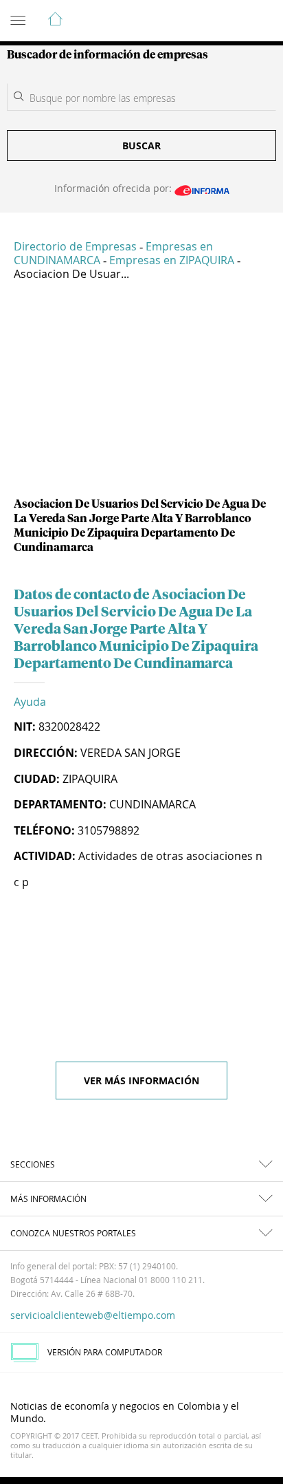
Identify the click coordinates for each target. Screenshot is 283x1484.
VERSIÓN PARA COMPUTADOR (104, 1351)
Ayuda (30, 701)
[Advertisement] (141, 394)
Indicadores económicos (231, 21)
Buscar (141, 145)
